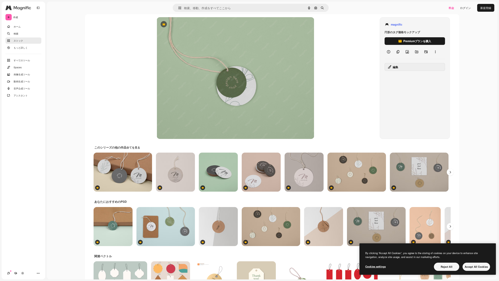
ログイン (465, 8)
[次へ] (450, 172)
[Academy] (15, 273)
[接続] (8, 273)
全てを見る (133, 147)
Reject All (446, 267)
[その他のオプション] (435, 52)
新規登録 (485, 8)
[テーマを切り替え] (22, 273)
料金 (451, 8)
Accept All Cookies (476, 267)
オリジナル (183, 24)
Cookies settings (375, 266)
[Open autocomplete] (178, 7)
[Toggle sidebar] (38, 8)
